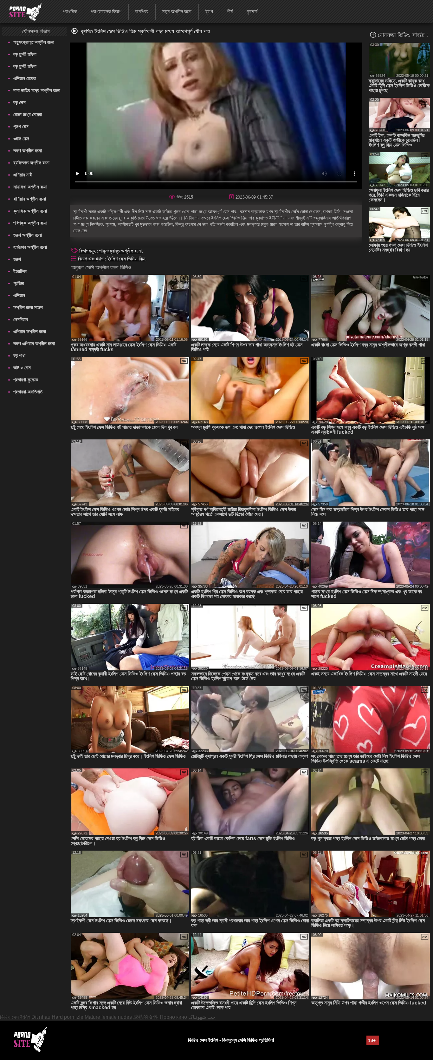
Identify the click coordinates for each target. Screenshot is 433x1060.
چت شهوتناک (202, 1017)
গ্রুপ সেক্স (21, 126)
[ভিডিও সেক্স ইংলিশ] (21, 11)
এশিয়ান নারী (22, 174)
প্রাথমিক (70, 11)
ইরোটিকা (20, 271)
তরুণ (17, 259)
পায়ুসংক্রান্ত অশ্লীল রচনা (33, 42)
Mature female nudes (108, 1017)
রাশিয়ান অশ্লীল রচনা (29, 198)
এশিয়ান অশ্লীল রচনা (29, 331)
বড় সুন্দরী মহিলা (24, 54)
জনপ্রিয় (141, 11)
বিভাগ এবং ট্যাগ (91, 258)
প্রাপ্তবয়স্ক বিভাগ (106, 11)
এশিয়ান (19, 295)
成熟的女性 (145, 1017)
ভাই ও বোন (22, 367)
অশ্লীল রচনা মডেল (28, 307)
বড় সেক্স (19, 102)
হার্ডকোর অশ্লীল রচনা (30, 247)
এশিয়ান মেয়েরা (24, 78)
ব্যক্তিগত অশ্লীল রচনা (31, 162)
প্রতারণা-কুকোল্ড (25, 379)
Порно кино (173, 1017)
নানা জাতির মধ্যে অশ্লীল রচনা (36, 90)
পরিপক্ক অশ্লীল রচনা (30, 223)
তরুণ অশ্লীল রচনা (27, 150)
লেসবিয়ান (20, 319)
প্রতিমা (18, 283)
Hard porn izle (67, 1017)
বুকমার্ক (252, 11)
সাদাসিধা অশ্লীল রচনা (30, 186)
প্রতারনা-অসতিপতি (27, 391)
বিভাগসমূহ (88, 250)
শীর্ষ (230, 11)
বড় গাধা (19, 355)
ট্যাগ (209, 11)
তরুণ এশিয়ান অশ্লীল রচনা (34, 343)
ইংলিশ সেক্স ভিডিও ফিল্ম (126, 258)
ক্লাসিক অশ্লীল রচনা (30, 211)
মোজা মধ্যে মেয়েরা (27, 114)
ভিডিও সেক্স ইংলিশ (15, 1017)
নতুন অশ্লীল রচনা (176, 11)
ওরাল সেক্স (21, 138)
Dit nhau (40, 1017)
